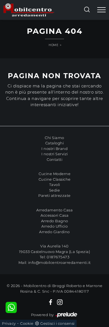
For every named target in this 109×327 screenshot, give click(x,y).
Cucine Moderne (54, 173)
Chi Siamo (54, 137)
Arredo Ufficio (54, 226)
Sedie (54, 190)
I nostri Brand (54, 148)
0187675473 (58, 257)
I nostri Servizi (54, 154)
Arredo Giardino (54, 232)
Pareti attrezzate (54, 195)
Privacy (9, 323)
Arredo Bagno (54, 221)
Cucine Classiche (55, 179)
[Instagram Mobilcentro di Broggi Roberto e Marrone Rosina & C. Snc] (60, 302)
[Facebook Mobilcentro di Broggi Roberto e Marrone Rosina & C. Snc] (50, 302)
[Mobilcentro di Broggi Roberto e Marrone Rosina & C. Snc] (28, 10)
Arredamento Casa (54, 210)
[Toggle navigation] (101, 10)
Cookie (26, 323)
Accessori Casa (54, 215)
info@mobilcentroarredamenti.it (59, 262)
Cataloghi (54, 143)
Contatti (54, 159)
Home (53, 45)
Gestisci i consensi (57, 323)
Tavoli (54, 184)
